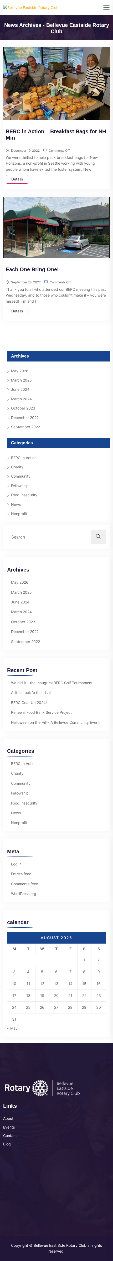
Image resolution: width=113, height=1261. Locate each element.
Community (20, 476)
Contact (10, 1135)
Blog (7, 1144)
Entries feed (21, 874)
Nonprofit (19, 513)
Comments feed (24, 884)
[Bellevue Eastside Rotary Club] (31, 7)
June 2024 (20, 389)
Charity (17, 467)
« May (12, 1028)
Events (9, 1127)
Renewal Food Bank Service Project (41, 712)
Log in (16, 864)
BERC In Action (24, 457)
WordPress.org (23, 893)
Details (17, 179)
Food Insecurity (24, 495)
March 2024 (21, 399)
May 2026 (19, 371)
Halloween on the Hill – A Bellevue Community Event (55, 722)
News (16, 504)
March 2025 (21, 380)
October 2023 (23, 408)
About (8, 1118)
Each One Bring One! (32, 269)
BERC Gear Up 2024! (29, 702)
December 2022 (25, 417)
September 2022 (25, 427)
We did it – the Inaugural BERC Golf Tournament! (52, 683)
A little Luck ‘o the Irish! (31, 692)
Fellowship (20, 485)
